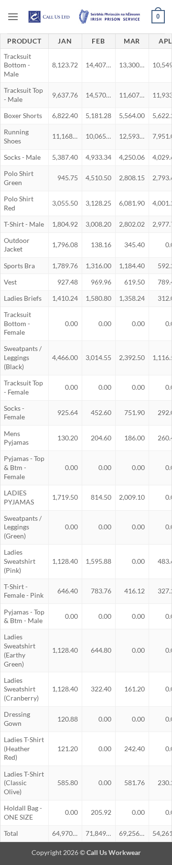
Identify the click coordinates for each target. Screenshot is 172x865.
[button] (13, 16)
